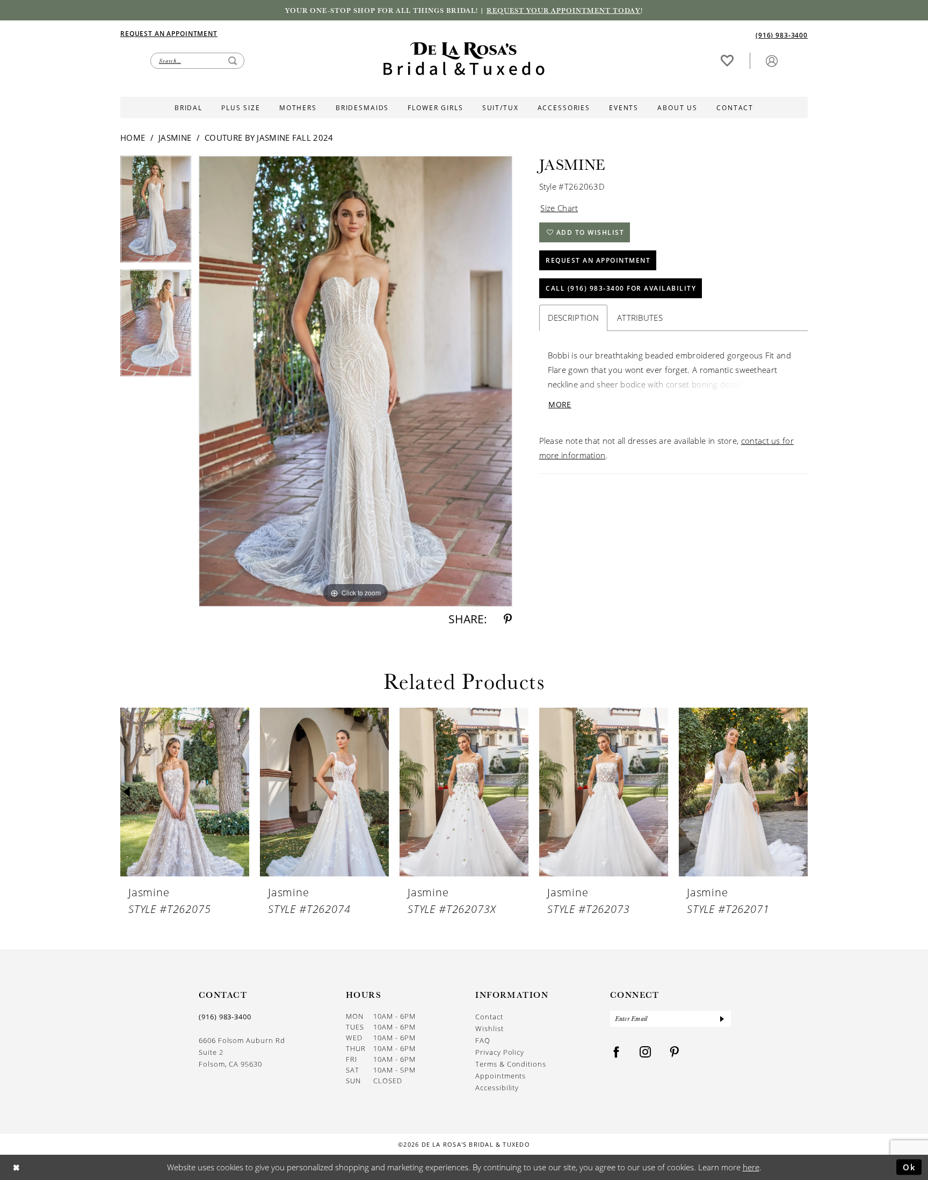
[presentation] (184, 792)
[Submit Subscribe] (721, 1019)
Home (132, 137)
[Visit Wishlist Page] (727, 60)
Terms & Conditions (510, 1064)
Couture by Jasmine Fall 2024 (269, 137)
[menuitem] (292, 33)
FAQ (482, 1040)
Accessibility (497, 1087)
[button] (772, 60)
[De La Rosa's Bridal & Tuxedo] (464, 59)
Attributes (640, 317)
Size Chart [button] (559, 208)
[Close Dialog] (16, 1167)
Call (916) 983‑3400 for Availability (621, 288)
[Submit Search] (232, 61)
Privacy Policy (499, 1052)
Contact (489, 1016)
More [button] (559, 404)
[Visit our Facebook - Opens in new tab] (616, 1052)
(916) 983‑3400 (225, 1016)
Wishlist (489, 1028)
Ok (909, 1166)
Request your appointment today (564, 10)
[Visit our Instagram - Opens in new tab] (645, 1052)
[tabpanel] (155, 213)
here (751, 1167)
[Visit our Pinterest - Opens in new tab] (674, 1052)
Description (573, 317)
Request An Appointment (598, 260)
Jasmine (174, 137)
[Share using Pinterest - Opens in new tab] (507, 619)
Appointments (500, 1076)
